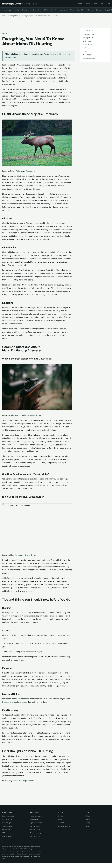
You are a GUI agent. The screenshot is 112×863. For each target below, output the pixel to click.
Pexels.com (30, 171)
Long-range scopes (89, 34)
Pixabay (15, 780)
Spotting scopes (35, 836)
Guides (95, 4)
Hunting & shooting (64, 826)
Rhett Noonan (16, 555)
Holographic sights (89, 58)
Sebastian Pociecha (18, 415)
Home (4, 16)
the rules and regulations (12, 702)
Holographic (63, 10)
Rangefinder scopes (36, 833)
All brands (61, 823)
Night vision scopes (36, 823)
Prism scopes (34, 819)
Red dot (53, 10)
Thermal (90, 10)
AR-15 (39, 10)
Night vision (80, 10)
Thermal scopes (35, 826)
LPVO (46, 10)
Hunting (16, 10)
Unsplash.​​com (28, 780)
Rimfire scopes (87, 41)
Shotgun (99, 10)
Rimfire (24, 10)
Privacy (88, 823)
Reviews (87, 4)
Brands (80, 4)
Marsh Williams (16, 171)
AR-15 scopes (87, 48)
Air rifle (32, 10)
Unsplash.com (35, 415)
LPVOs (85, 51)
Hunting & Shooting (14, 16)
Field (101, 4)
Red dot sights (87, 55)
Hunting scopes (88, 38)
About (108, 4)
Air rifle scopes (87, 44)
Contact (88, 819)
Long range (7, 10)
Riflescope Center (19, 3)
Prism (72, 10)
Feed (87, 826)
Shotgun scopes (35, 830)
